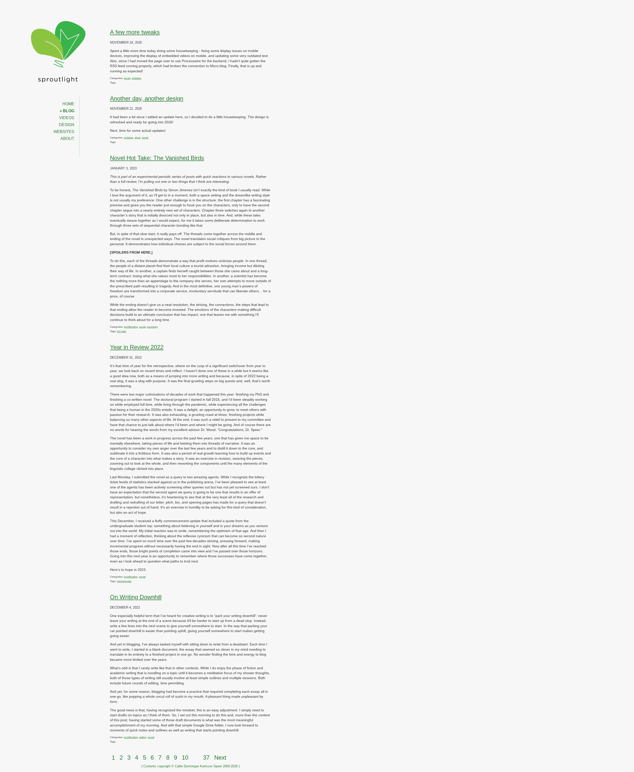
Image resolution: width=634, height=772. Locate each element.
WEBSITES (63, 132)
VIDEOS (66, 118)
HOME (68, 104)
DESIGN (66, 125)
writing (142, 737)
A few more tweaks (135, 32)
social (127, 78)
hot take (121, 331)
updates (136, 78)
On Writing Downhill (135, 597)
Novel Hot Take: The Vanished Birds (157, 158)
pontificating (131, 326)
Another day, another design (146, 98)
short (137, 137)
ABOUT (67, 138)
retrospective (124, 581)
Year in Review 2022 (136, 347)
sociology (152, 326)
